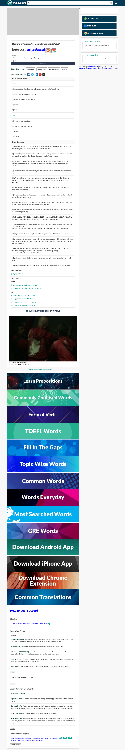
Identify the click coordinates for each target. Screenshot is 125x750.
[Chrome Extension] (43, 588)
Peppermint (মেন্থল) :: (18, 639)
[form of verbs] (43, 422)
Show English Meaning (43, 78)
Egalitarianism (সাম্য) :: (18, 693)
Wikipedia (64, 69)
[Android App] (43, 555)
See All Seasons (15, 744)
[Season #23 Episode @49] (66, 739)
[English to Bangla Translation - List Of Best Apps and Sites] (49, 624)
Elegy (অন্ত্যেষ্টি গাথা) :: (17, 718)
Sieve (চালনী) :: (16, 646)
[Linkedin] (37, 75)
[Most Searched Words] (43, 522)
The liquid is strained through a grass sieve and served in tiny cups (37, 646)
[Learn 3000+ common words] (43, 488)
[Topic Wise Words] (43, 472)
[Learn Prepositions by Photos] (43, 389)
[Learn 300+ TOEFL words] (43, 439)
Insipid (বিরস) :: (16, 659)
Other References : (18, 69)
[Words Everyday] (43, 505)
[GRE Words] (43, 538)
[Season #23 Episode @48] (69, 739)
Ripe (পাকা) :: (15, 666)
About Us (93, 68)
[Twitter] (33, 75)
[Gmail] (40, 75)
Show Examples (43, 142)
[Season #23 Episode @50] (64, 739)
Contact (115, 68)
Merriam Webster (54, 69)
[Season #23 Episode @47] (71, 739)
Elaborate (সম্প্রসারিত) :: (18, 713)
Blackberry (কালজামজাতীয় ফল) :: (20, 652)
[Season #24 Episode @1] (61, 739)
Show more (43, 64)
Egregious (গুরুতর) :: (17, 699)
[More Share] (43, 75)
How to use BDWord (24, 610)
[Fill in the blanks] (43, 455)
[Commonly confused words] (43, 405)
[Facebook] (29, 75)
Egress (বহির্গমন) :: (17, 706)
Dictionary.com (42, 69)
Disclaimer (107, 68)
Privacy (100, 68)
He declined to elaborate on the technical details (33, 713)
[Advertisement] (42, 21)
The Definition (30, 69)
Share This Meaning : (19, 74)
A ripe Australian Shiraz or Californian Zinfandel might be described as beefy (39, 666)
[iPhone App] (43, 571)
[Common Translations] (43, 604)
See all (13, 672)
